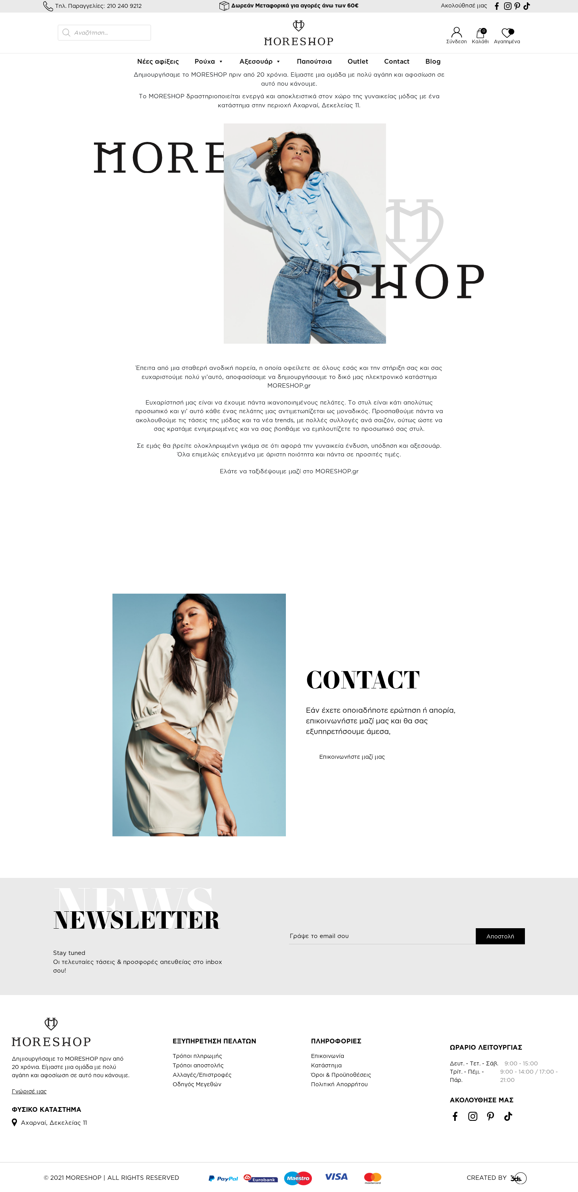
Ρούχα (205, 61)
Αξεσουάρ (255, 61)
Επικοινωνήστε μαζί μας (352, 757)
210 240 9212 (124, 6)
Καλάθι (480, 41)
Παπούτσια (314, 61)
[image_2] (92, 534)
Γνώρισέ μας (29, 1091)
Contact (397, 61)
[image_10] (387, 534)
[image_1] (289, 534)
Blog (433, 61)
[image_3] (191, 534)
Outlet (358, 61)
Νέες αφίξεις (158, 61)
